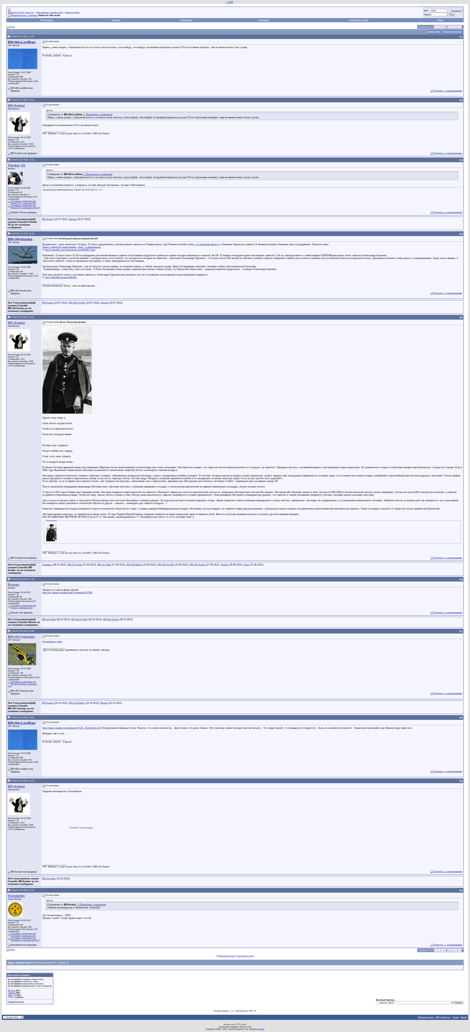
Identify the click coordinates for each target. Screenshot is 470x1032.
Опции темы (434, 32)
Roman (73, 219)
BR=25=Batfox (134, 564)
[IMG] (10, 995)
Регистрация (46, 20)
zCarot (261, 1029)
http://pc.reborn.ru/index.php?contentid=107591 (67, 592)
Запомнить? (457, 11)
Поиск (440, 20)
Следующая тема (244, 956)
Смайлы (12, 993)
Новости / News (72, 12)
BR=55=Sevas (111, 619)
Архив (456, 1017)
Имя (426, 11)
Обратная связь (426, 1017)
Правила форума (16, 1002)
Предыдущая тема (226, 956)
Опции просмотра (452, 32)
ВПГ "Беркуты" (27, 12)
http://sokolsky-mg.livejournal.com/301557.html (70, 249)
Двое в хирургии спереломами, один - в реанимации (71, 247)
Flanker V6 (16, 165)
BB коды (12, 990)
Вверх (464, 1017)
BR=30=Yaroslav (21, 637)
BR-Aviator (16, 105)
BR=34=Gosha (197, 564)
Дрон (246, 564)
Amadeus (47, 564)
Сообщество (186, 20)
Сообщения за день (358, 20)
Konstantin (16, 896)
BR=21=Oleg (104, 564)
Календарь (263, 20)
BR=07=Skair (75, 564)
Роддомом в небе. (52, 641)
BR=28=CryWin (77, 302)
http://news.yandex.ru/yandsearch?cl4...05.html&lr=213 (71, 728)
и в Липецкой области (207, 244)
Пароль (427, 14)
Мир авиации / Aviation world (50, 12)
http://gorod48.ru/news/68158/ (61, 277)
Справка (116, 20)
